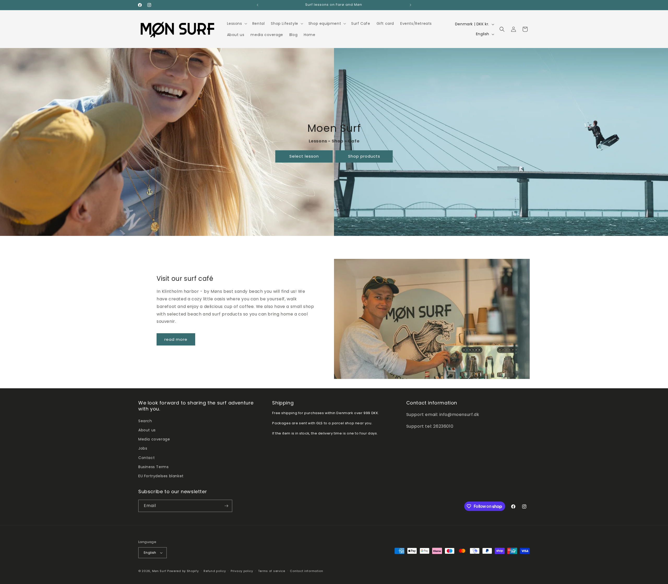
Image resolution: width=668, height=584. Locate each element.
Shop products (364, 156)
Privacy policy (242, 571)
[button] (236, 23)
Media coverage (154, 439)
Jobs (142, 448)
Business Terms (153, 466)
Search (145, 421)
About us (147, 430)
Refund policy (215, 571)
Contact (146, 457)
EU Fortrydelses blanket (161, 476)
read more (175, 339)
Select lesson (304, 156)
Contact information (306, 571)
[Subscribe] (226, 506)
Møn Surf (159, 571)
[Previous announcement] (257, 5)
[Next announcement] (410, 5)
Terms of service (271, 571)
